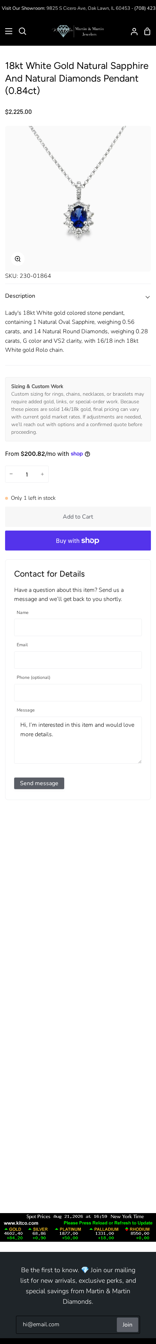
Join (127, 1325)
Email (22, 645)
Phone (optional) (33, 677)
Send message (39, 783)
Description (20, 296)
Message (26, 710)
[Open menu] (6, 31)
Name (23, 612)
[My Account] (131, 31)
